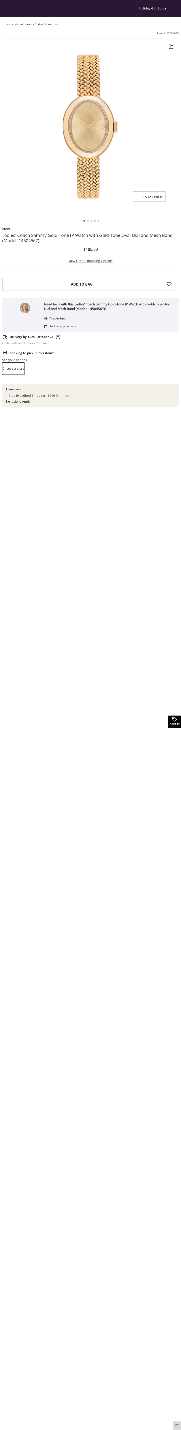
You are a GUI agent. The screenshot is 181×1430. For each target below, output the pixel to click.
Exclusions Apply (18, 401)
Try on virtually (152, 197)
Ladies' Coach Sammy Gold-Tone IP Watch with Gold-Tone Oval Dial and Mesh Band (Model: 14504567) (87, 238)
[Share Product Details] (170, 47)
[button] (84, 221)
